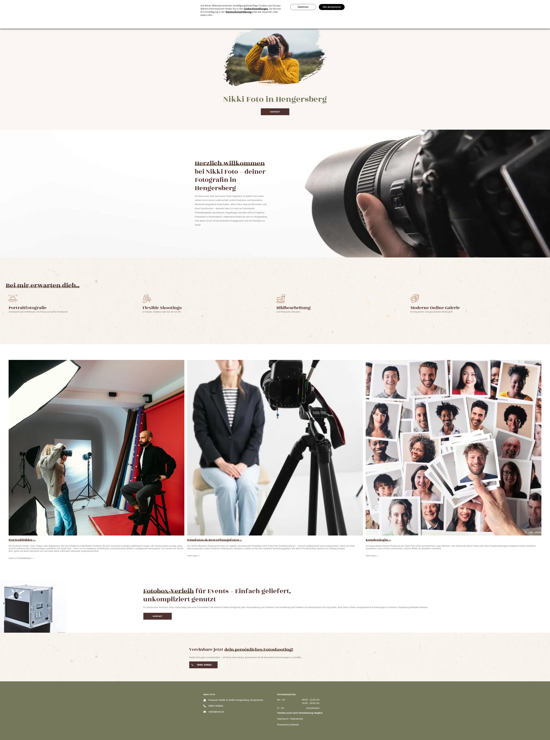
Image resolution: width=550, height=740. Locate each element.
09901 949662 (215, 706)
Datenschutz (296, 719)
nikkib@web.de (216, 712)
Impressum (282, 719)
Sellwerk (294, 724)
